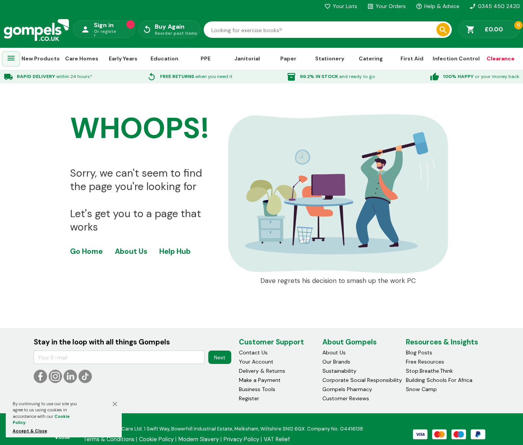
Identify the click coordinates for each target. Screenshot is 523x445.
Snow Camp (421, 389)
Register (249, 398)
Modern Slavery (198, 439)
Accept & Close (30, 431)
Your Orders (386, 6)
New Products (40, 58)
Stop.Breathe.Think (429, 370)
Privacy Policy (241, 439)
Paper (288, 58)
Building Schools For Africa (439, 380)
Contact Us (253, 352)
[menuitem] (11, 59)
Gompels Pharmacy (347, 389)
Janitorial (247, 58)
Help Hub (175, 251)
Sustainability (339, 370)
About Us (131, 251)
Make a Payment (260, 380)
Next (220, 357)
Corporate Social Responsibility (362, 380)
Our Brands (336, 361)
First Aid (411, 58)
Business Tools (257, 389)
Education (164, 58)
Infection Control (456, 58)
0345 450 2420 (494, 6)
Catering (371, 58)
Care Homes (81, 58)
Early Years (123, 58)
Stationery (329, 58)
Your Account (256, 361)
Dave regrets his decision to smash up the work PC (338, 281)
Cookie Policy (156, 439)
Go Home (86, 251)
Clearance (501, 58)
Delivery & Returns (262, 370)
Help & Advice (437, 6)
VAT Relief (277, 439)
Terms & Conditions (108, 439)
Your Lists (340, 6)
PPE (206, 58)
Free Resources (425, 361)
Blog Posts (419, 352)
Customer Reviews (345, 398)
